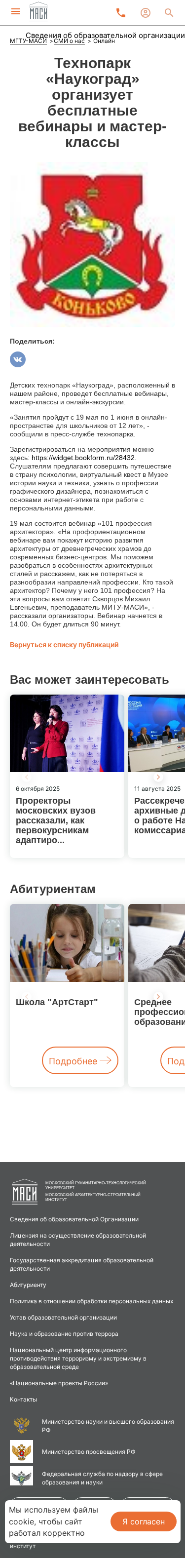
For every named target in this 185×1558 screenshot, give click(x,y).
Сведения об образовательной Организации (74, 1219)
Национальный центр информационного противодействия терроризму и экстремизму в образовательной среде (78, 1358)
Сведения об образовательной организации (105, 35)
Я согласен (143, 1521)
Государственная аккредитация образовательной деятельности (81, 1264)
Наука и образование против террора (64, 1333)
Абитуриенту (28, 1284)
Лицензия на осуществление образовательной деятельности (78, 1239)
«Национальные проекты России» (59, 1383)
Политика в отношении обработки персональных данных (91, 1301)
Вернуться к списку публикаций (64, 644)
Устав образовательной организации (63, 1317)
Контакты (23, 1399)
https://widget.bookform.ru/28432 (83, 458)
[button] (158, 777)
